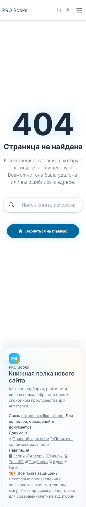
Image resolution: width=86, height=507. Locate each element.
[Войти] (68, 10)
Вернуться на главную (45, 231)
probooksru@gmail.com (42, 415)
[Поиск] (59, 10)
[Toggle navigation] (79, 10)
